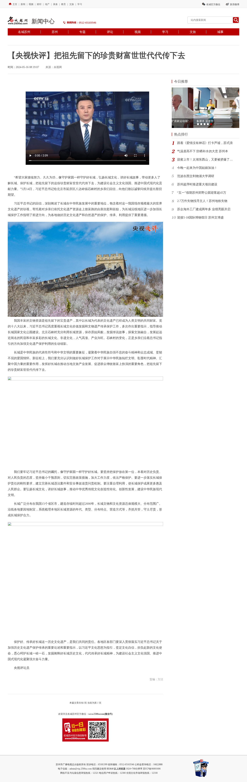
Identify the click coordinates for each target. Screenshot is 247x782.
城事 (220, 32)
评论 (110, 32)
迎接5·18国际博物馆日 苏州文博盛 (200, 217)
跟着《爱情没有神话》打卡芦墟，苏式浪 (205, 143)
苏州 (55, 32)
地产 (47, 4)
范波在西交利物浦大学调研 (195, 176)
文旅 (71, 4)
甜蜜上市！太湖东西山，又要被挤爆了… (205, 159)
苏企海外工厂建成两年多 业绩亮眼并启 (203, 209)
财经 (39, 4)
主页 (15, 4)
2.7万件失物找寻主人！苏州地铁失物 (202, 201)
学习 (79, 4)
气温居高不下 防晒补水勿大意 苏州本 (202, 151)
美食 (55, 4)
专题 (82, 32)
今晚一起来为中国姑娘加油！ (197, 167)
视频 (31, 4)
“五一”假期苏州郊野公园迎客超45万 (201, 192)
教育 (63, 4)
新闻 (23, 4)
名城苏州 (24, 32)
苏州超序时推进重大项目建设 (197, 184)
